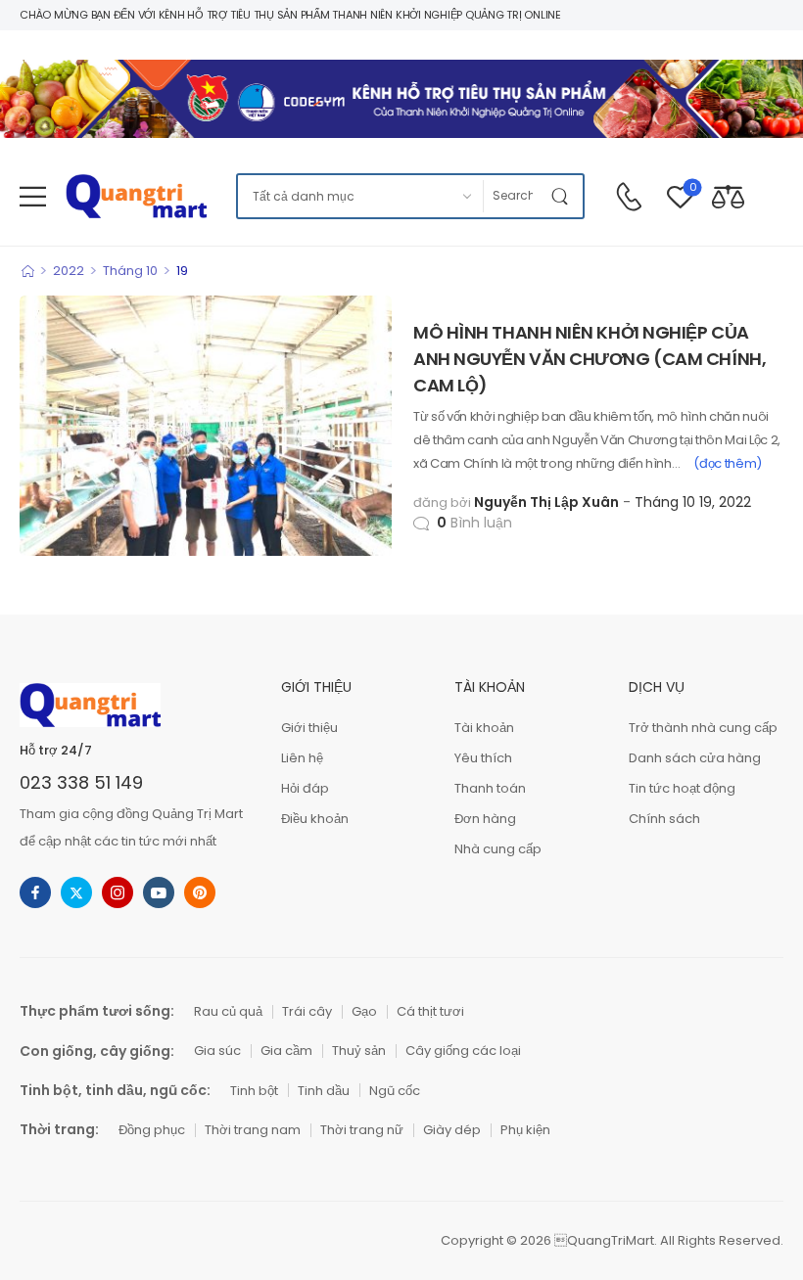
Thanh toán (490, 788)
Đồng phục (151, 1129)
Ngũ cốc (394, 1090)
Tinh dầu (324, 1090)
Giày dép (452, 1129)
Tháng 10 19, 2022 (693, 502)
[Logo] (136, 196)
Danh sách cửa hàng (695, 758)
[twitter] (76, 892)
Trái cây (307, 1011)
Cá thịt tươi (430, 1011)
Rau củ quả (228, 1011)
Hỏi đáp (305, 788)
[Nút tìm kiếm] (563, 196)
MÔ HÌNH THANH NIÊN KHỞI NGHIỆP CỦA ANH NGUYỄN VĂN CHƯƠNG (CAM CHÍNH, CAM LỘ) (589, 358)
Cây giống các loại (463, 1050)
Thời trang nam (253, 1129)
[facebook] (35, 892)
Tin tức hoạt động (682, 788)
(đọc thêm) (727, 463)
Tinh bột (254, 1090)
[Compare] (728, 196)
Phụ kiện (525, 1129)
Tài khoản (484, 727)
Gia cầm (286, 1050)
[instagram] (117, 892)
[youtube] (158, 892)
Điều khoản (315, 818)
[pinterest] (199, 892)
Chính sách (664, 818)
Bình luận (474, 522)
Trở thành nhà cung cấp (703, 727)
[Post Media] (206, 426)
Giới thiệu (309, 727)
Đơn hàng (485, 818)
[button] (33, 196)
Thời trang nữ (361, 1129)
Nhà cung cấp (498, 849)
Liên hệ (302, 758)
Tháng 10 (130, 270)
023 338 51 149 (81, 782)
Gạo (364, 1011)
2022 (68, 270)
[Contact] (628, 196)
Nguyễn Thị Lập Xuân (546, 502)
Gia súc (217, 1050)
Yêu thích (483, 758)
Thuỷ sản (359, 1050)
